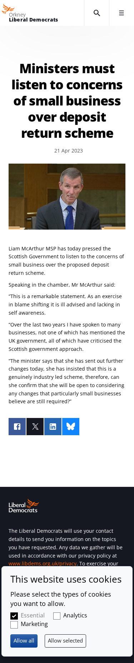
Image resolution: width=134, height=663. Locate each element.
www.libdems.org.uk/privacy (42, 563)
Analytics (75, 615)
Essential (33, 615)
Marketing (34, 624)
